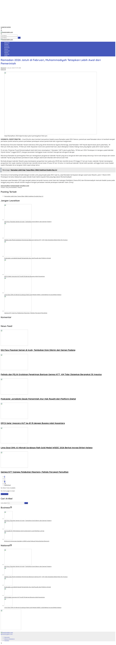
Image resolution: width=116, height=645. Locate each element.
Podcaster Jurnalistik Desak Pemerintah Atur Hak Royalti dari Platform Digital (27, 258)
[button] (19, 38)
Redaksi (6, 640)
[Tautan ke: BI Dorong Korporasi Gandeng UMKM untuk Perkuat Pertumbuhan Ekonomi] (8, 539)
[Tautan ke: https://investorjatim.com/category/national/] (11, 545)
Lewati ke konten (6, 27)
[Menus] (1, 29)
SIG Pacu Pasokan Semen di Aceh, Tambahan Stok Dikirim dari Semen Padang (27, 221)
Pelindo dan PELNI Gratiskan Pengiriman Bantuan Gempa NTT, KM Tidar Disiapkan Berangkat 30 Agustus (36, 240)
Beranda (7, 637)
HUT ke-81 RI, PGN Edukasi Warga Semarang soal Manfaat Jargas (24, 531)
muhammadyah (14, 186)
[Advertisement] (58, 13)
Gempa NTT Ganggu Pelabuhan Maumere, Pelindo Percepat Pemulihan (25, 313)
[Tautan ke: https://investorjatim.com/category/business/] (11, 507)
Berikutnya (7, 485)
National (3, 69)
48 (5, 483)
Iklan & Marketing (9, 639)
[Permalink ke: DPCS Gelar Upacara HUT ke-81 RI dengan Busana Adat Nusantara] (18, 274)
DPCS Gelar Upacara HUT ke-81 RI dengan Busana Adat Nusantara (24, 276)
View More (4, 494)
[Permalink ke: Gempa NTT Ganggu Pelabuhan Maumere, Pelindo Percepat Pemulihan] (18, 311)
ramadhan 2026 (24, 186)
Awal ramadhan (5, 186)
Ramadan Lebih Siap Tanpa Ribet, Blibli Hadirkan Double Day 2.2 (23, 196)
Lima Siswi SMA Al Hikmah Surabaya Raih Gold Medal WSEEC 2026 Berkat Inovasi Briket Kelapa (32, 294)
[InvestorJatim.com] (7, 32)
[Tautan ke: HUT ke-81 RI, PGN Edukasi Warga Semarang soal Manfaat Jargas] (8, 529)
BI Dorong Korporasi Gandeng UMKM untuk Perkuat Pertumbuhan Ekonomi (26, 541)
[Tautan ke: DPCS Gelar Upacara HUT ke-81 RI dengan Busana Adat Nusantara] (8, 595)
